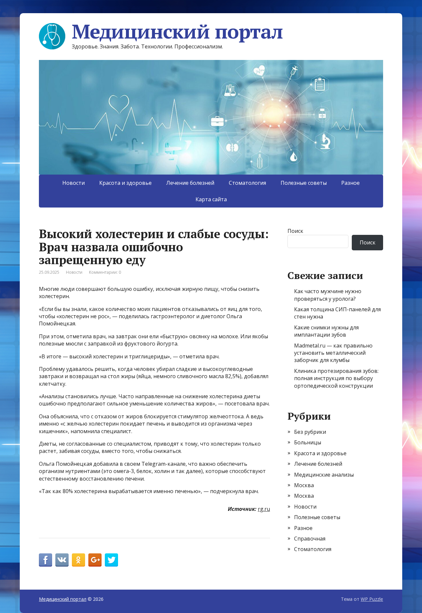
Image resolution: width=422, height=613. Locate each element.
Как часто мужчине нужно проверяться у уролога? (327, 295)
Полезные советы (304, 182)
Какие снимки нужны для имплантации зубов (326, 331)
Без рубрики (310, 431)
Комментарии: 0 (105, 272)
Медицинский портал (177, 31)
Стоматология (247, 182)
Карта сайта (211, 199)
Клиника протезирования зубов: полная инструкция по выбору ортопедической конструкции (336, 378)
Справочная (309, 538)
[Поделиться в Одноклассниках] (78, 560)
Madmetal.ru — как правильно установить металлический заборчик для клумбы (333, 353)
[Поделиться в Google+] (95, 560)
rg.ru (264, 509)
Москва (304, 485)
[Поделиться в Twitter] (111, 560)
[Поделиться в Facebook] (45, 560)
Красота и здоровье (125, 182)
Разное (350, 182)
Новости (73, 182)
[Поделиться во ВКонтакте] (62, 560)
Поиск (295, 231)
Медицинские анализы (324, 474)
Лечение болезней (190, 182)
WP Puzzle (372, 599)
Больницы (307, 442)
